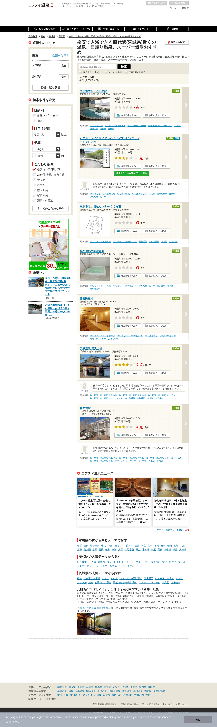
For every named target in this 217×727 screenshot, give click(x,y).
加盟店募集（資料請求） (105, 704)
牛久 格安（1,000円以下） (160, 125)
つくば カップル (139, 194)
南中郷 (167, 549)
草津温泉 (62, 691)
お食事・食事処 (108, 566)
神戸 (147, 695)
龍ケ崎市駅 (162, 194)
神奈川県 (62, 687)
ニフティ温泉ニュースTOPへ (171, 530)
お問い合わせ (182, 704)
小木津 (145, 549)
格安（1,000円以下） (118, 562)
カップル (136, 562)
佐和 (107, 549)
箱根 (70, 691)
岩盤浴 (101, 562)
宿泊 (164, 562)
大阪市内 (116, 695)
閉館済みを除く (137, 72)
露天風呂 (156, 562)
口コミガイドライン (152, 704)
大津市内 (139, 695)
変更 (64, 65)
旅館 (90, 582)
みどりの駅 (113, 339)
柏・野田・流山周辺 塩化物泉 (103, 395)
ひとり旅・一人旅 (86, 562)
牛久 (103, 545)
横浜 (59, 695)
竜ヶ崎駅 (142, 461)
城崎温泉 (91, 691)
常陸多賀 (129, 549)
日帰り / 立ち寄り (47, 115)
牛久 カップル (96, 125)
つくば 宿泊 (95, 194)
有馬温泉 (79, 691)
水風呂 (165, 582)
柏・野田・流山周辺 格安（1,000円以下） (109, 461)
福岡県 (151, 687)
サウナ (145, 562)
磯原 (175, 549)
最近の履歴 (179, 3)
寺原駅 (103, 128)
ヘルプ (168, 704)
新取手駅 (143, 241)
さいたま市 (89, 695)
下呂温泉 (102, 691)
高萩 (159, 549)
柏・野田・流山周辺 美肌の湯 (132, 395)
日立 (138, 549)
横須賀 (73, 695)
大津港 (182, 549)
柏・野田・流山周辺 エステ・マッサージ (108, 398)
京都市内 (128, 695)
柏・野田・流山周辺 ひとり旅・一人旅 (163, 458)
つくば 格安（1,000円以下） (130, 336)
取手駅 (177, 125)
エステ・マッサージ (87, 566)
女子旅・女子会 (177, 562)
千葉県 (80, 687)
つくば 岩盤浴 (151, 336)
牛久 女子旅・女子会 (136, 125)
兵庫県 (89, 687)
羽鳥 (163, 545)
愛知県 (142, 687)
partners (69, 717)
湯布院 (148, 691)
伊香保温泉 (114, 691)
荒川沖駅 (161, 286)
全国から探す (60, 55)
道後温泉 (127, 691)
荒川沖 (129, 545)
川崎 (66, 695)
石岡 (156, 545)
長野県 (133, 687)
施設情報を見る (128, 115)
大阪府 (116, 687)
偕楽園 (87, 549)
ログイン (174, 8)
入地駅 (152, 461)
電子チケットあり (92, 72)
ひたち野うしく (116, 545)
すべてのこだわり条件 (50, 208)
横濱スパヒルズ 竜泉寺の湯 (94, 607)
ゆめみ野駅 (154, 241)
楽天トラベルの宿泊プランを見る (131, 173)
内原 (182, 545)
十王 (153, 549)
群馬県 (98, 687)
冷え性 (122, 566)
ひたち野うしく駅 (98, 197)
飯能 (99, 695)
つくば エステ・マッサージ (102, 336)
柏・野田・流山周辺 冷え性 (131, 458)
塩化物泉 (175, 582)
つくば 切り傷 (109, 194)
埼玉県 (72, 687)
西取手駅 (94, 128)
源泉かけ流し (45, 200)
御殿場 (106, 695)
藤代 (86, 545)
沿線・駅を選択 (50, 87)
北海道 (125, 687)
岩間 (169, 545)
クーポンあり (115, 72)
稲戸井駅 (173, 241)
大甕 (120, 549)
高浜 (150, 545)
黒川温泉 (138, 691)
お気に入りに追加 (157, 115)
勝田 (101, 549)
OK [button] (198, 719)
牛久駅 (152, 194)
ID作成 (185, 8)
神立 (143, 545)
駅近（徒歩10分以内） (125, 582)
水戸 (94, 549)
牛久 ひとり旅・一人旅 (115, 125)
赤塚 (79, 549)
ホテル (130, 566)
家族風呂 (42, 195)
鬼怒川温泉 (159, 691)
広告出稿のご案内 (129, 704)
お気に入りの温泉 (156, 3)
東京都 (107, 687)
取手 (79, 545)
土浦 (137, 545)
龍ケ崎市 (95, 545)
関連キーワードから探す (42, 699)
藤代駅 (111, 128)
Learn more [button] (12, 721)
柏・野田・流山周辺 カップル (161, 395)
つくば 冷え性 (123, 194)
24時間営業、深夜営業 (51, 174)
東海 (114, 549)
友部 (175, 545)
